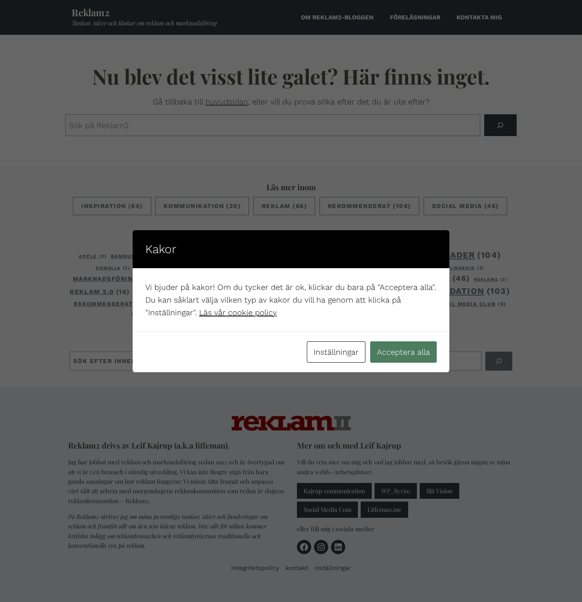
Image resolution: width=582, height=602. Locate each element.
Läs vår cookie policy (238, 312)
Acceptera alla (403, 352)
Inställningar (336, 352)
